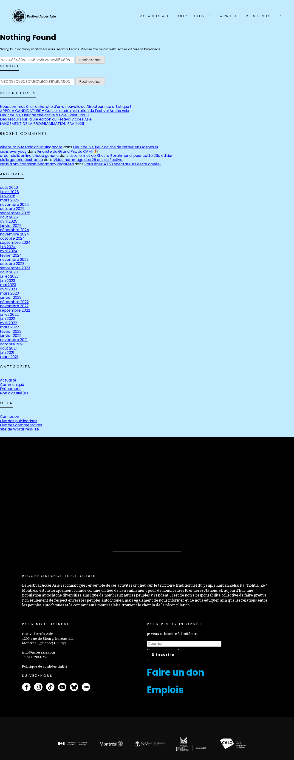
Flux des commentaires (21, 425)
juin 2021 (7, 352)
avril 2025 (8, 221)
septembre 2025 (15, 213)
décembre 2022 (14, 301)
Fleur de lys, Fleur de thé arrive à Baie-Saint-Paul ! (44, 115)
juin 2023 (7, 280)
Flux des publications (18, 421)
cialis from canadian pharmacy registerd (37, 164)
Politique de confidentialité (45, 666)
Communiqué (12, 384)
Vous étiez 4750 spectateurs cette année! (122, 164)
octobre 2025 (12, 208)
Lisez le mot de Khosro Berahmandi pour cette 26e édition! (122, 155)
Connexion (9, 416)
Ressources (258, 16)
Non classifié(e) (14, 393)
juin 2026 (7, 196)
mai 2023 (8, 284)
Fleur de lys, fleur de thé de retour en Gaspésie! (115, 147)
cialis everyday (13, 151)
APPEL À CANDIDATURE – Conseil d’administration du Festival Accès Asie (64, 110)
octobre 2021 (11, 344)
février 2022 (10, 331)
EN (280, 16)
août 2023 (9, 272)
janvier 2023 (10, 297)
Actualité (8, 380)
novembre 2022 (14, 306)
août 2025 (9, 217)
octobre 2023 (12, 263)
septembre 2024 (15, 242)
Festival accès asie (35, 16)
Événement (10, 388)
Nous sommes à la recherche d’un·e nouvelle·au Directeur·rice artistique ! (65, 106)
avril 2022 (8, 323)
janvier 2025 (11, 225)
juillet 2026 (9, 192)
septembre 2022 (15, 310)
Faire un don (175, 672)
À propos (229, 16)
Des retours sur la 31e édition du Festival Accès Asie (46, 119)
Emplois (165, 690)
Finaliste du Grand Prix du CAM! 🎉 (67, 151)
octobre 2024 (12, 238)
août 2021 (8, 348)
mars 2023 (9, 293)
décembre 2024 (14, 229)
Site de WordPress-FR (19, 429)
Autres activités (195, 16)
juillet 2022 (9, 314)
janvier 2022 (10, 335)
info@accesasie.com (38, 652)
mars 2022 (9, 327)
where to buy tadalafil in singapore (31, 147)
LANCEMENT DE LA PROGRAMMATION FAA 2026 (42, 123)
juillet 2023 (9, 276)
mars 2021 (9, 356)
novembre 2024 (14, 234)
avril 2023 (8, 289)
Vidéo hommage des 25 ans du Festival (88, 159)
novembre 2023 (14, 259)
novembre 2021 (14, 339)
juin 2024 (8, 247)
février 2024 (11, 255)
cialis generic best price (21, 159)
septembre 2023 (15, 268)
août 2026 (9, 187)
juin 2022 (7, 318)
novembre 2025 (14, 204)
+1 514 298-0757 (35, 656)
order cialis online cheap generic (29, 155)
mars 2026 (9, 200)
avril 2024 (8, 251)
